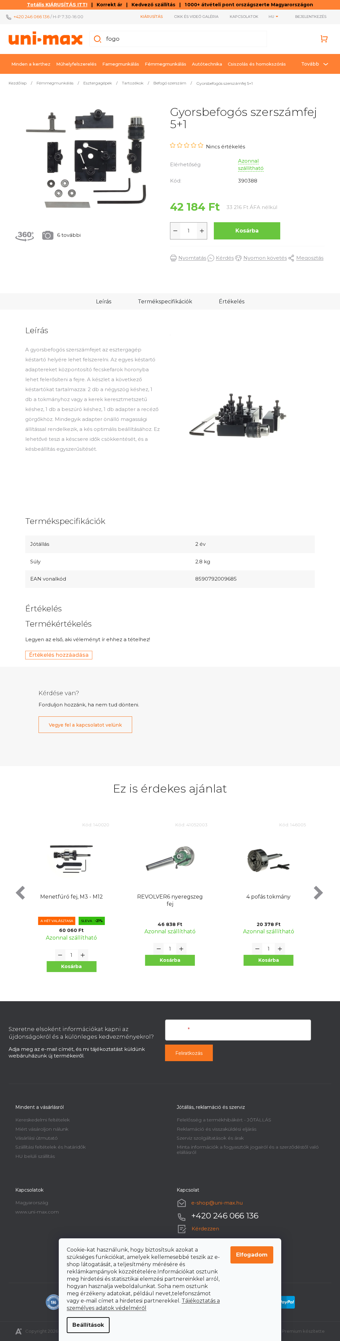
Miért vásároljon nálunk (39, 1129)
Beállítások (86, 1325)
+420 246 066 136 (29, 16)
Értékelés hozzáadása (56, 655)
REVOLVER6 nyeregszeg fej (167, 900)
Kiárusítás (149, 16)
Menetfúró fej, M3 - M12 (69, 897)
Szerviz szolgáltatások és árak (207, 1138)
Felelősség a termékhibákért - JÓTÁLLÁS (221, 1120)
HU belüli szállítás (32, 1156)
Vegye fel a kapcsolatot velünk (83, 725)
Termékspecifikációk (162, 301)
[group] (69, 902)
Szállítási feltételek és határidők (48, 1147)
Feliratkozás (186, 1053)
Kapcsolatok (241, 16)
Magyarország (29, 1203)
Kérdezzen (203, 1228)
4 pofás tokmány (266, 897)
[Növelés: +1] (200, 231)
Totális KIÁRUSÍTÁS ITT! (55, 5)
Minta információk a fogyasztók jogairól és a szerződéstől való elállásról (245, 1149)
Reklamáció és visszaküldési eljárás (214, 1129)
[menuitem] (28, 64)
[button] (69, 966)
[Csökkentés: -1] (173, 231)
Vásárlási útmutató (34, 1138)
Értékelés (229, 301)
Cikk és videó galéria (194, 16)
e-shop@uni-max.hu (214, 1203)
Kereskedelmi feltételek (40, 1120)
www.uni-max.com (34, 1212)
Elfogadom (249, 1255)
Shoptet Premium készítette (291, 1331)
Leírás (101, 301)
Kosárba (244, 231)
